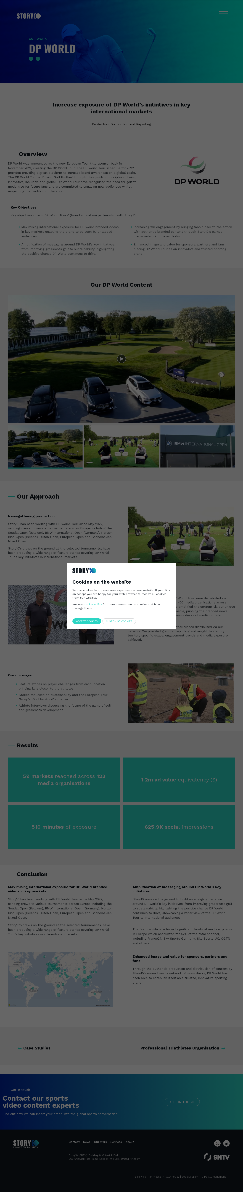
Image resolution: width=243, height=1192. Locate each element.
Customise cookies (119, 621)
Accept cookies (87, 621)
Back (165, 566)
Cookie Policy (93, 604)
